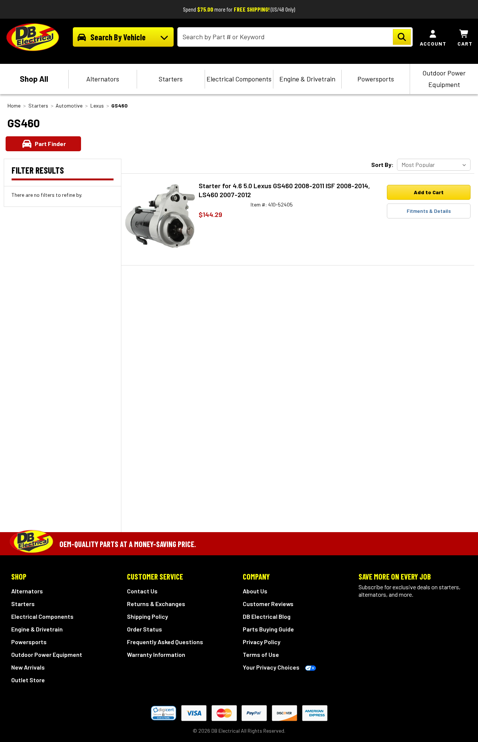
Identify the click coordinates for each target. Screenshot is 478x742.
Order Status (144, 629)
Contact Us (142, 590)
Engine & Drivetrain (307, 79)
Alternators (102, 79)
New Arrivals (28, 667)
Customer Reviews (268, 603)
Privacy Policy (261, 641)
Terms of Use (261, 654)
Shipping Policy (147, 616)
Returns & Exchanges (156, 603)
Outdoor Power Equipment (444, 79)
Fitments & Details (429, 211)
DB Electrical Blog (267, 616)
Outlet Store (28, 679)
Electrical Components (239, 79)
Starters (171, 79)
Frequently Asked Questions (165, 641)
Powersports (375, 79)
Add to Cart (429, 192)
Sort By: (382, 164)
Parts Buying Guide (268, 629)
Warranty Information (156, 654)
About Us (255, 590)
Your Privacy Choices (271, 667)
